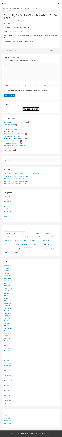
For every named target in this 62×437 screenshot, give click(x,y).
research (6, 204)
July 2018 (6, 403)
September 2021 (8, 355)
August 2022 (7, 338)
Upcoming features (9, 150)
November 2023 (8, 310)
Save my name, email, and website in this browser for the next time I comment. (26, 90)
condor (29, 233)
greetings (6, 199)
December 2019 (8, 378)
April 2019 (6, 393)
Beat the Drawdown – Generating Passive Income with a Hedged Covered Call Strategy (26, 173)
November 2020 (8, 363)
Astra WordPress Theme (45, 433)
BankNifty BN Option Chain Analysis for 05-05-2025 (17, 176)
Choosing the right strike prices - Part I (14, 136)
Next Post (51, 50)
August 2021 (7, 358)
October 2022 (7, 333)
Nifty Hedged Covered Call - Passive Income (15, 122)
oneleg (26, 240)
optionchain (45, 240)
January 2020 (7, 375)
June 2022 (6, 343)
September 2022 (8, 335)
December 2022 (8, 328)
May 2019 (6, 390)
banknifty (10, 233)
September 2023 (8, 315)
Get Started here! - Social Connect (13, 127)
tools (5, 209)
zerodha (6, 219)
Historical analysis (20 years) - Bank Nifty (14, 145)
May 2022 (6, 345)
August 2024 (7, 290)
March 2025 (7, 273)
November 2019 (8, 380)
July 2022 (6, 340)
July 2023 (6, 320)
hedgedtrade (32, 237)
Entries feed (7, 418)
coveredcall (38, 233)
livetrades (6, 201)
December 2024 (8, 280)
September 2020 (8, 368)
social (5, 206)
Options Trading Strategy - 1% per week (14, 133)
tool (35, 249)
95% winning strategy (9, 124)
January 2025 (7, 278)
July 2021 (6, 360)
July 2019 (6, 385)
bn (21, 233)
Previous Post (11, 50)
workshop (6, 216)
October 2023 (7, 313)
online (34, 240)
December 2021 (8, 348)
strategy (28, 249)
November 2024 (8, 283)
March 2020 (7, 370)
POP (17, 244)
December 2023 (8, 308)
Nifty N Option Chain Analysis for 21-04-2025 (15, 183)
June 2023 (6, 323)
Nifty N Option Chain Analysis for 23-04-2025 (16, 181)
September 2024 (8, 288)
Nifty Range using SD (9, 131)
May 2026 (6, 265)
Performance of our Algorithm (11, 143)
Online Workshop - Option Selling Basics (14, 138)
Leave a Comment (9, 20)
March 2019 (7, 395)
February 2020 (7, 373)
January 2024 (7, 305)
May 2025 (6, 268)
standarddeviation (13, 249)
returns (46, 244)
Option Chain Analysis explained (12, 148)
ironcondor (49, 237)
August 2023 (7, 318)
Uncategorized (7, 211)
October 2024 (7, 285)
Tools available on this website (12, 140)
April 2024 (6, 298)
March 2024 (7, 300)
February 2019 (7, 398)
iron (41, 237)
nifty (18, 240)
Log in (5, 415)
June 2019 (6, 388)
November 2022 (8, 330)
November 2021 (8, 350)
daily (16, 20)
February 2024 (7, 303)
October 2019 (7, 383)
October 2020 (7, 365)
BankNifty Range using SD (10, 129)
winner (5, 214)
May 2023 (6, 325)
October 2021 (7, 353)
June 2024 (6, 293)
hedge (23, 237)
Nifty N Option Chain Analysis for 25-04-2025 (16, 178)
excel (7, 237)
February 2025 (7, 275)
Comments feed (8, 420)
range (25, 244)
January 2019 (7, 400)
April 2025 (6, 270)
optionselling (9, 244)
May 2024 (6, 295)
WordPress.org (7, 423)
